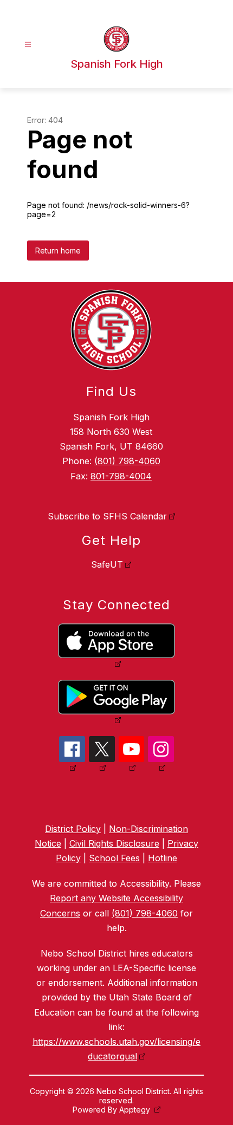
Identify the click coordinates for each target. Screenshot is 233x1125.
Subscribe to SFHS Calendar (107, 516)
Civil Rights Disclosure (114, 843)
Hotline (162, 858)
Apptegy (135, 1109)
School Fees (114, 858)
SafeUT (107, 564)
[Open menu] (28, 44)
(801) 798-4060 (127, 461)
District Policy (73, 828)
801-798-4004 (121, 476)
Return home (58, 250)
